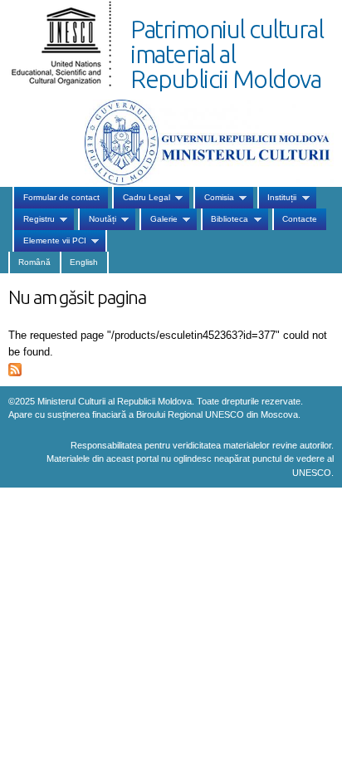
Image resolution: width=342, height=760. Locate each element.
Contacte (299, 218)
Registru (33, 219)
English (84, 262)
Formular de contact (61, 197)
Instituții (276, 198)
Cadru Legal (140, 198)
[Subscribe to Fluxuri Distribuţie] (15, 367)
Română (34, 262)
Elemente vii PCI (49, 241)
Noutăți (96, 219)
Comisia (213, 198)
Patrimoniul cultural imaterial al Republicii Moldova (226, 54)
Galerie (158, 219)
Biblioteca (224, 219)
